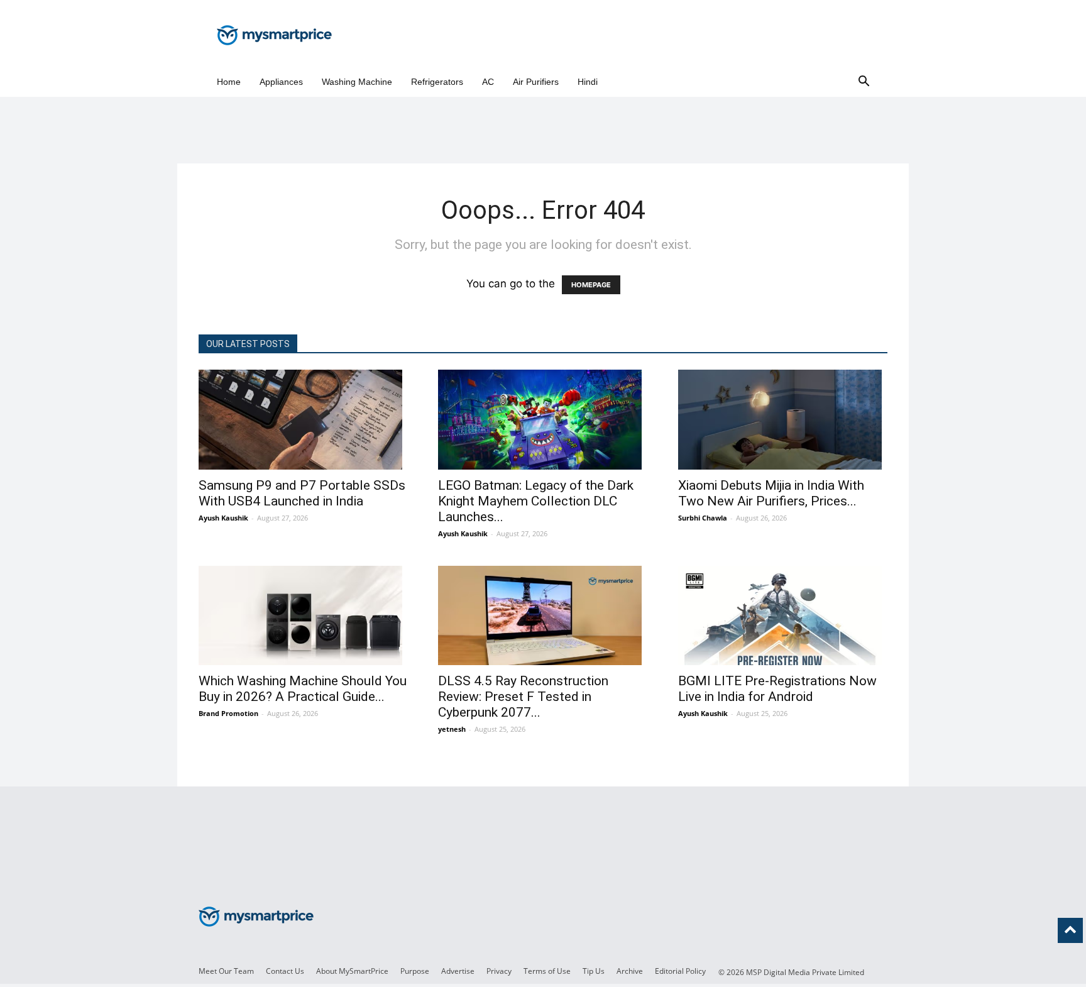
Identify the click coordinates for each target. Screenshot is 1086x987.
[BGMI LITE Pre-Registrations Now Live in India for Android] (782, 616)
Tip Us (594, 971)
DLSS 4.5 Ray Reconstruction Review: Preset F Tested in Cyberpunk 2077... (523, 696)
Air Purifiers (536, 82)
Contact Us (285, 971)
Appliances (281, 82)
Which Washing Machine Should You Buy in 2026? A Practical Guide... (303, 688)
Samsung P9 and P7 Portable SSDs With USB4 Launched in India (302, 493)
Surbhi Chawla (702, 517)
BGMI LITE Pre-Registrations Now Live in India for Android (777, 688)
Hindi (588, 82)
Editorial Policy (680, 971)
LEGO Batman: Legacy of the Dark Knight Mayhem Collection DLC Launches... (536, 501)
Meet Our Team (226, 971)
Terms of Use (547, 971)
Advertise (457, 971)
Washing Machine (357, 82)
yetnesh (452, 729)
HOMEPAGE (591, 284)
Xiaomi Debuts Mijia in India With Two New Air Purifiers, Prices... (771, 493)
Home (229, 82)
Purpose (414, 971)
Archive (630, 971)
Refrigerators (437, 82)
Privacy (499, 971)
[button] (863, 82)
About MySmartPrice (352, 971)
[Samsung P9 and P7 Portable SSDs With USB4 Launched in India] (303, 420)
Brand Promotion (228, 713)
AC (488, 82)
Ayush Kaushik (223, 517)
